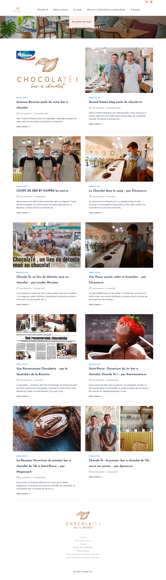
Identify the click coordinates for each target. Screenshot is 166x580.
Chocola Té (42, 10)
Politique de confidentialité (83, 547)
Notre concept (60, 10)
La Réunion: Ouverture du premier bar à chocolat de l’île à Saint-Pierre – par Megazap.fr (43, 466)
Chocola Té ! (27, 113)
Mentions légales (83, 551)
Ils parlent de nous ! (82, 22)
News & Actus (22, 97)
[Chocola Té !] (18, 9)
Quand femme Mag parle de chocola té (115, 102)
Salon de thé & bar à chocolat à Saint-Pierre (83, 558)
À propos (135, 10)
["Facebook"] (147, 2)
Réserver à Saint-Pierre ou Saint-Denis (106, 10)
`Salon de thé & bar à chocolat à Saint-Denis (83, 554)
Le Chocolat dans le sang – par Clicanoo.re (117, 190)
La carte (77, 10)
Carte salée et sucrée (83, 541)
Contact (101, 22)
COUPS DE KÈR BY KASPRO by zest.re (42, 190)
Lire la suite (22, 127)
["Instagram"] (151, 2)
